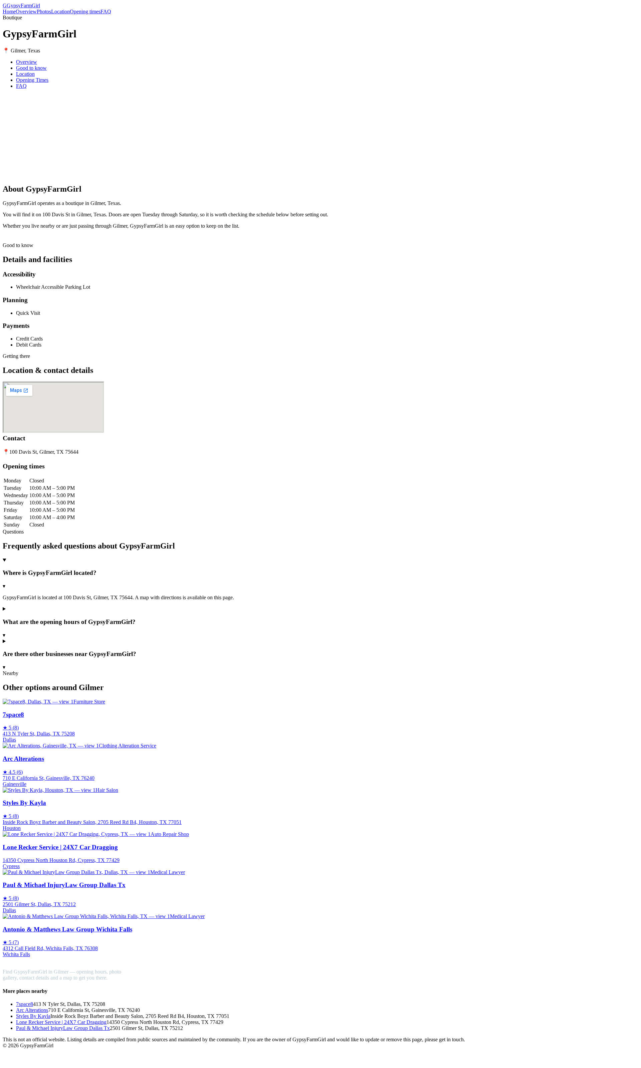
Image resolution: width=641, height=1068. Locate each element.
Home (9, 11)
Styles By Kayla (33, 1016)
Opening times (85, 11)
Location (60, 11)
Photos (44, 11)
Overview (26, 11)
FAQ (105, 11)
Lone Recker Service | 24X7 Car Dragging (61, 1022)
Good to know (31, 68)
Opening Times (32, 80)
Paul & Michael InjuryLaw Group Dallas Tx (63, 1028)
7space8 (24, 1004)
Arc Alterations (32, 1010)
